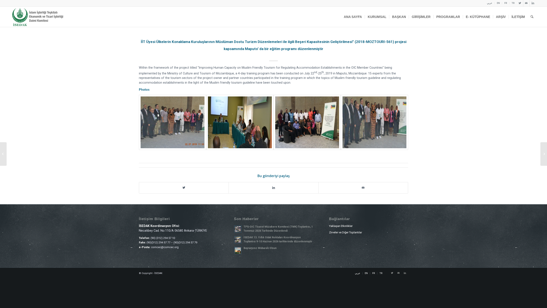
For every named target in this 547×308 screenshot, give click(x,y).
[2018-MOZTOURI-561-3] (307, 122)
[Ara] (532, 17)
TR (513, 3)
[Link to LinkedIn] (533, 3)
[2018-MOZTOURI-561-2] (240, 122)
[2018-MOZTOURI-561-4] (374, 122)
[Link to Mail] (526, 3)
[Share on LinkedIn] (273, 187)
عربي (489, 3)
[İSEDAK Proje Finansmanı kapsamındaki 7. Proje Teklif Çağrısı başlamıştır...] (3, 154)
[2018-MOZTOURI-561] (172, 122)
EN (498, 3)
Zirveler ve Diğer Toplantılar (345, 232)
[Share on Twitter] (184, 187)
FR (505, 3)
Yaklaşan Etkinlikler (341, 226)
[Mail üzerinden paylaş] (363, 187)
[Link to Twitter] (520, 3)
